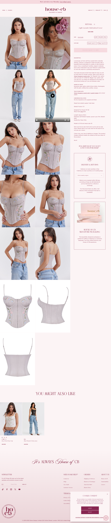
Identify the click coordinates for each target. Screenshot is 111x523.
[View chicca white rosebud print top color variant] (7, 437)
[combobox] (90, 175)
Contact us (66, 478)
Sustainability (104, 481)
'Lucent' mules (94, 93)
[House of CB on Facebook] (7, 489)
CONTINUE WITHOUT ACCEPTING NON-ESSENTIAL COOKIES (90, 517)
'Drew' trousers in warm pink (82, 76)
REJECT (90, 512)
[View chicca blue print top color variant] (3, 437)
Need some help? (71, 475)
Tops (81, 111)
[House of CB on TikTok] (3, 489)
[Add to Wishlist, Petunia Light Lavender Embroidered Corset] (94, 24)
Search (10, 10)
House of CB (104, 478)
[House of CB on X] (15, 489)
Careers (103, 484)
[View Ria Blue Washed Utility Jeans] (33, 418)
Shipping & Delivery (89, 478)
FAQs (65, 481)
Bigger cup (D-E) (103, 43)
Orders (87, 475)
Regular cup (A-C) (92, 43)
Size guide (80, 37)
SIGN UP (24, 484)
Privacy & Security (68, 497)
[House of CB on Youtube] (19, 489)
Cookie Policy (67, 500)
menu (3, 10)
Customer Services (68, 487)
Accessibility (67, 503)
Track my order (88, 484)
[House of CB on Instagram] (11, 489)
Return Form (87, 487)
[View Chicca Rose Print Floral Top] (11, 418)
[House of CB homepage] (9, 511)
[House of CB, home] (55, 10)
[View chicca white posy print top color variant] (5, 437)
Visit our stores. (61, 2)
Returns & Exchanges (89, 481)
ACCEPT (90, 508)
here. (101, 503)
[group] (90, 32)
